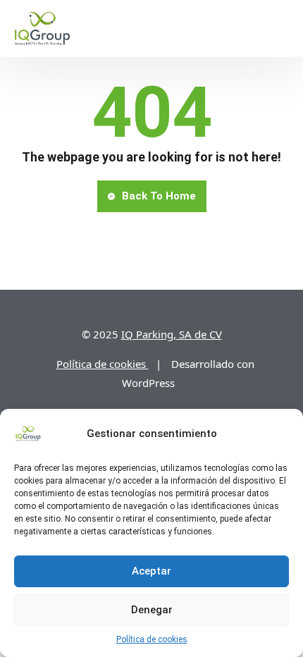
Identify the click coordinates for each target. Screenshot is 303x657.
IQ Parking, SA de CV (171, 334)
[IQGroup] (42, 28)
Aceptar (151, 571)
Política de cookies (151, 639)
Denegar (152, 609)
